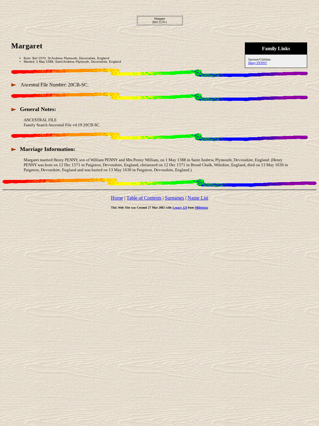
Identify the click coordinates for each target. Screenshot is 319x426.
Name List (198, 198)
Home (117, 198)
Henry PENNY (257, 63)
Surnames (174, 198)
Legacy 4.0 (180, 207)
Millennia (201, 207)
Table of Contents (143, 198)
